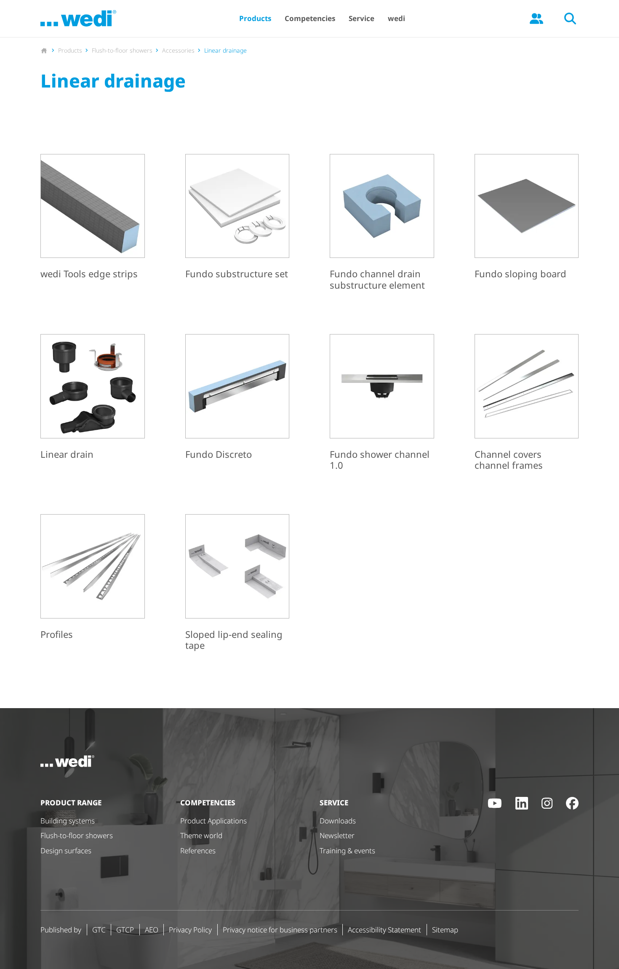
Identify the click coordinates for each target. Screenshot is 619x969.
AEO (151, 929)
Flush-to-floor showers (76, 835)
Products (255, 18)
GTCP (125, 929)
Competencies (310, 18)
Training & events (347, 850)
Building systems (67, 821)
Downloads (338, 821)
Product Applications (213, 821)
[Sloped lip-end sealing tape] (237, 584)
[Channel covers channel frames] (527, 404)
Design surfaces (65, 850)
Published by (60, 929)
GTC (99, 929)
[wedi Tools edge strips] (92, 218)
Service (361, 18)
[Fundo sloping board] (527, 218)
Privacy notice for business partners (280, 929)
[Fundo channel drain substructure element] (382, 224)
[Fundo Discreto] (237, 398)
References (198, 850)
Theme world (201, 835)
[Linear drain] (92, 398)
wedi (396, 18)
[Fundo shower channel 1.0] (382, 404)
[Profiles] (92, 578)
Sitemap (445, 929)
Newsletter (337, 835)
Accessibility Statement (384, 929)
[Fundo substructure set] (237, 218)
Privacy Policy (190, 929)
